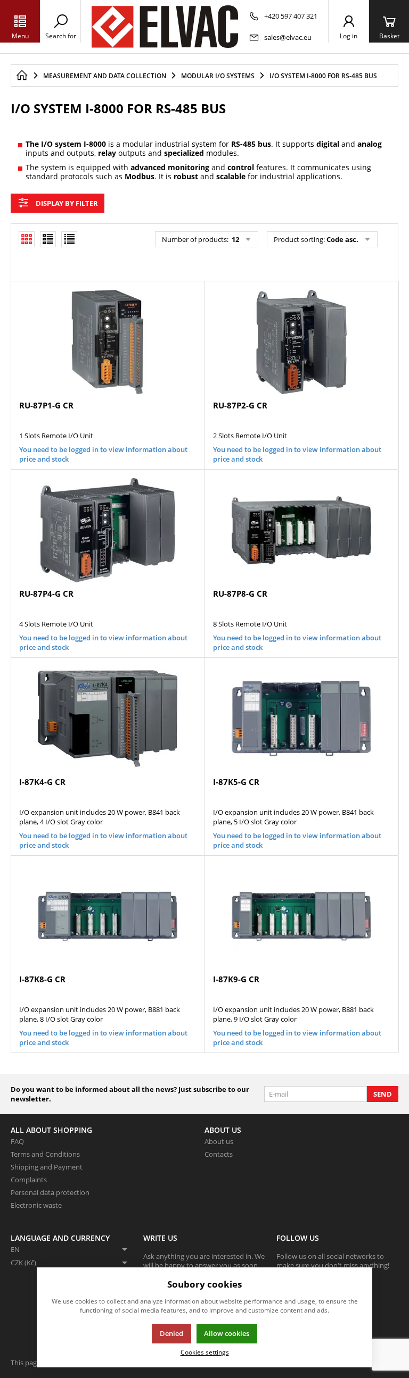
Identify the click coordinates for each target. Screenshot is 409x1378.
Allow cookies (226, 1333)
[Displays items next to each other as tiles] (48, 239)
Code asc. (342, 239)
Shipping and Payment (47, 1167)
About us (218, 1141)
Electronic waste (36, 1205)
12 (234, 239)
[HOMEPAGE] (21, 75)
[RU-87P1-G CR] (107, 342)
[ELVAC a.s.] (165, 26)
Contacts (218, 1154)
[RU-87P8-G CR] (301, 530)
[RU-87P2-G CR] (301, 342)
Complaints (29, 1179)
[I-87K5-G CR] (301, 718)
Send (382, 1094)
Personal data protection (50, 1192)
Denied (171, 1333)
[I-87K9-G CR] (301, 916)
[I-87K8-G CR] (107, 916)
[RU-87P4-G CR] (107, 530)
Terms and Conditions (45, 1154)
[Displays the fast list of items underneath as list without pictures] (69, 239)
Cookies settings (205, 1352)
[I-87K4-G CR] (107, 718)
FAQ (17, 1141)
